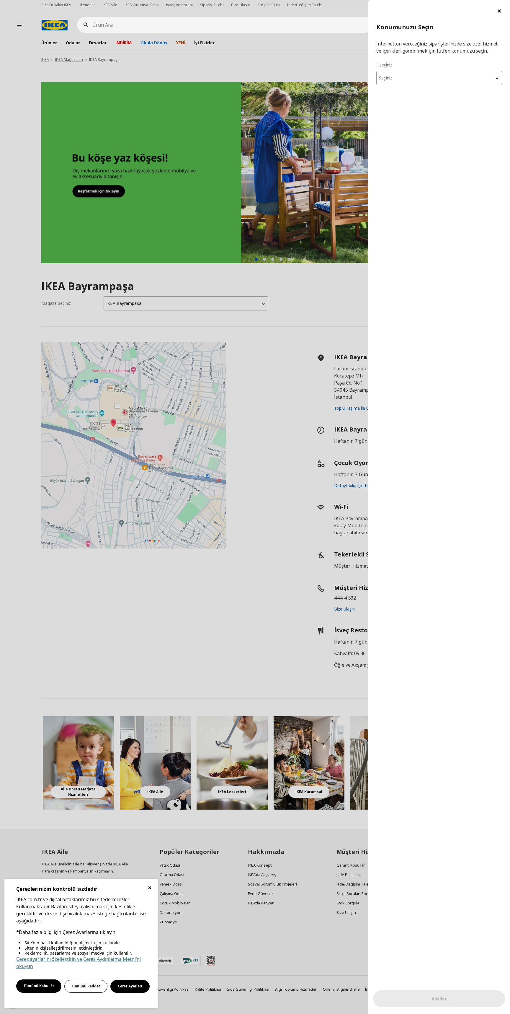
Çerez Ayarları (130, 986)
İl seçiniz (384, 65)
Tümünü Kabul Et (39, 985)
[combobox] (439, 78)
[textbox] (439, 78)
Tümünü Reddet (86, 986)
